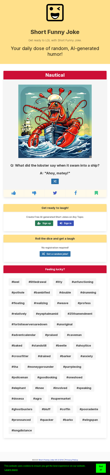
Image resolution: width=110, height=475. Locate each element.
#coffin (65, 409)
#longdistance (22, 430)
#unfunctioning (82, 282)
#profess (84, 303)
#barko (68, 420)
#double (65, 292)
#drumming (88, 292)
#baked (17, 345)
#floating (18, 303)
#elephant (19, 388)
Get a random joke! (57, 253)
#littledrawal (37, 282)
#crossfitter (20, 356)
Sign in (67, 223)
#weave (62, 303)
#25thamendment (80, 313)
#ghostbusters (22, 409)
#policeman (20, 377)
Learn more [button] (11, 469)
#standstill (39, 345)
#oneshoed (74, 377)
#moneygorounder (41, 366)
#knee (39, 388)
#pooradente (89, 409)
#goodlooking (47, 377)
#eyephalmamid (47, 313)
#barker (65, 356)
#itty (59, 282)
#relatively (19, 313)
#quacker (46, 420)
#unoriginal (64, 324)
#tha (15, 366)
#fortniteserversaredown (29, 324)
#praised (51, 335)
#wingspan (90, 420)
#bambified (42, 292)
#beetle (61, 345)
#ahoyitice (83, 345)
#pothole (18, 292)
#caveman (74, 335)
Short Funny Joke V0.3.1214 (51, 460)
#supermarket (61, 398)
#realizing (41, 303)
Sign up (46, 223)
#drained (44, 356)
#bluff (46, 409)
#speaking (84, 388)
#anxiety (86, 356)
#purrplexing (72, 366)
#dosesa (18, 398)
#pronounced (21, 420)
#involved (60, 388)
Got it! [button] (101, 468)
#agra (37, 398)
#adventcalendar (24, 335)
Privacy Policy (71, 460)
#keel (15, 282)
